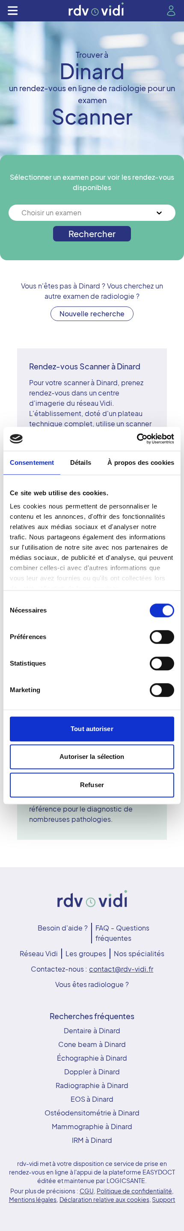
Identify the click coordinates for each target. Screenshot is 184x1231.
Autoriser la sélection (91, 756)
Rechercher (92, 233)
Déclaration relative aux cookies (104, 1199)
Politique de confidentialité (134, 1191)
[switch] (162, 637)
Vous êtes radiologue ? (92, 984)
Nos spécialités (139, 953)
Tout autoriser (92, 728)
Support (163, 1199)
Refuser (92, 784)
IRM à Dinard (92, 1140)
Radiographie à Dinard (92, 1085)
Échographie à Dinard (92, 1057)
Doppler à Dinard (92, 1071)
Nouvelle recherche (92, 313)
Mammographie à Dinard (92, 1126)
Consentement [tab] (32, 462)
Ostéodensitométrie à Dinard (92, 1112)
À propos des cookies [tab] (140, 462)
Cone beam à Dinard (91, 1044)
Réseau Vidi (39, 953)
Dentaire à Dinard (92, 1030)
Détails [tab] (80, 462)
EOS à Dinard (92, 1098)
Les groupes (85, 953)
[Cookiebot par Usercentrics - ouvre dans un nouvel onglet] (136, 438)
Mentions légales (33, 1199)
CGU (87, 1191)
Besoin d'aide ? (63, 927)
